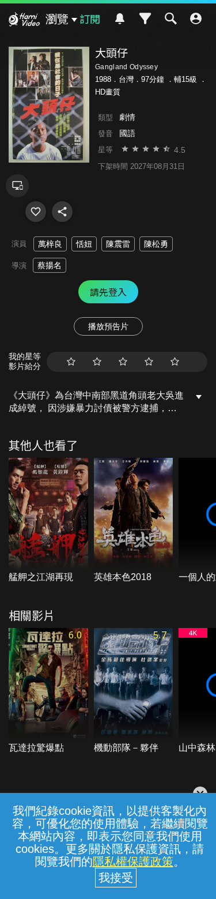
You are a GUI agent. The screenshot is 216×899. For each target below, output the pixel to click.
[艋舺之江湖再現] (48, 521)
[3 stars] (123, 362)
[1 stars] (71, 362)
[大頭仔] (35, 211)
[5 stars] (175, 362)
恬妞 (84, 244)
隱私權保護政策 (133, 861)
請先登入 (108, 292)
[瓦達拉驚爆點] (48, 691)
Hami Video (24, 20)
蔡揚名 (49, 265)
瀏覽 (57, 19)
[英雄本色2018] (133, 521)
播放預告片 (108, 326)
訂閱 (89, 18)
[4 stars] (149, 362)
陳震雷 (118, 244)
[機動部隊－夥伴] (133, 691)
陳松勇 (156, 244)
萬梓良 (50, 244)
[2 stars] (97, 362)
